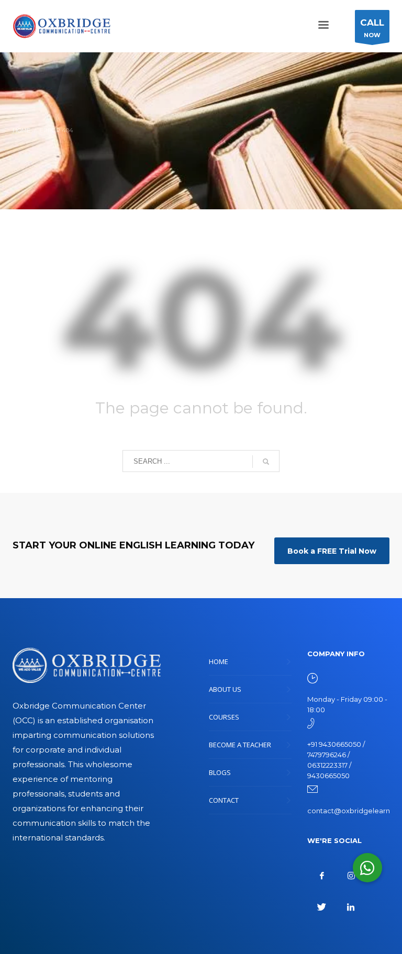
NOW (372, 28)
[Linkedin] (351, 907)
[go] (266, 462)
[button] (367, 867)
